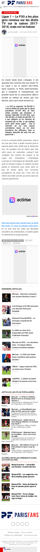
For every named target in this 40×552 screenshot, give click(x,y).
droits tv (6, 243)
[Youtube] (22, 524)
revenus (16, 243)
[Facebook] (13, 524)
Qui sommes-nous (30, 535)
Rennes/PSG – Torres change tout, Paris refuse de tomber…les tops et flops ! (24, 496)
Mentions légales (14, 532)
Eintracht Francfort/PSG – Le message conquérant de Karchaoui (23, 320)
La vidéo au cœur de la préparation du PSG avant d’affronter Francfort (22, 332)
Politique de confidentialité (13, 535)
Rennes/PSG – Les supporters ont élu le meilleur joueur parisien (25, 475)
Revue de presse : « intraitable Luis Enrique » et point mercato (24, 465)
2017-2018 (28, 240)
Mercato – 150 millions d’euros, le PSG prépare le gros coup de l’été (24, 447)
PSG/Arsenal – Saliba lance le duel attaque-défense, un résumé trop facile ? (24, 422)
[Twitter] (18, 524)
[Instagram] (27, 524)
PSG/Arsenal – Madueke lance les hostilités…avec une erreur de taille (23, 434)
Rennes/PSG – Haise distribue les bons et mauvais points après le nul (24, 486)
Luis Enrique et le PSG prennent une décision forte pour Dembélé (25, 308)
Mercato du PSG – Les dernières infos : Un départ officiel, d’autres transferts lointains (25, 344)
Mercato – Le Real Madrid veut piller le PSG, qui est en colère (23, 410)
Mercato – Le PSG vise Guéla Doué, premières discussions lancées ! (24, 357)
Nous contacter (27, 532)
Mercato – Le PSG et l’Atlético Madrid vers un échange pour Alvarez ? (23, 399)
